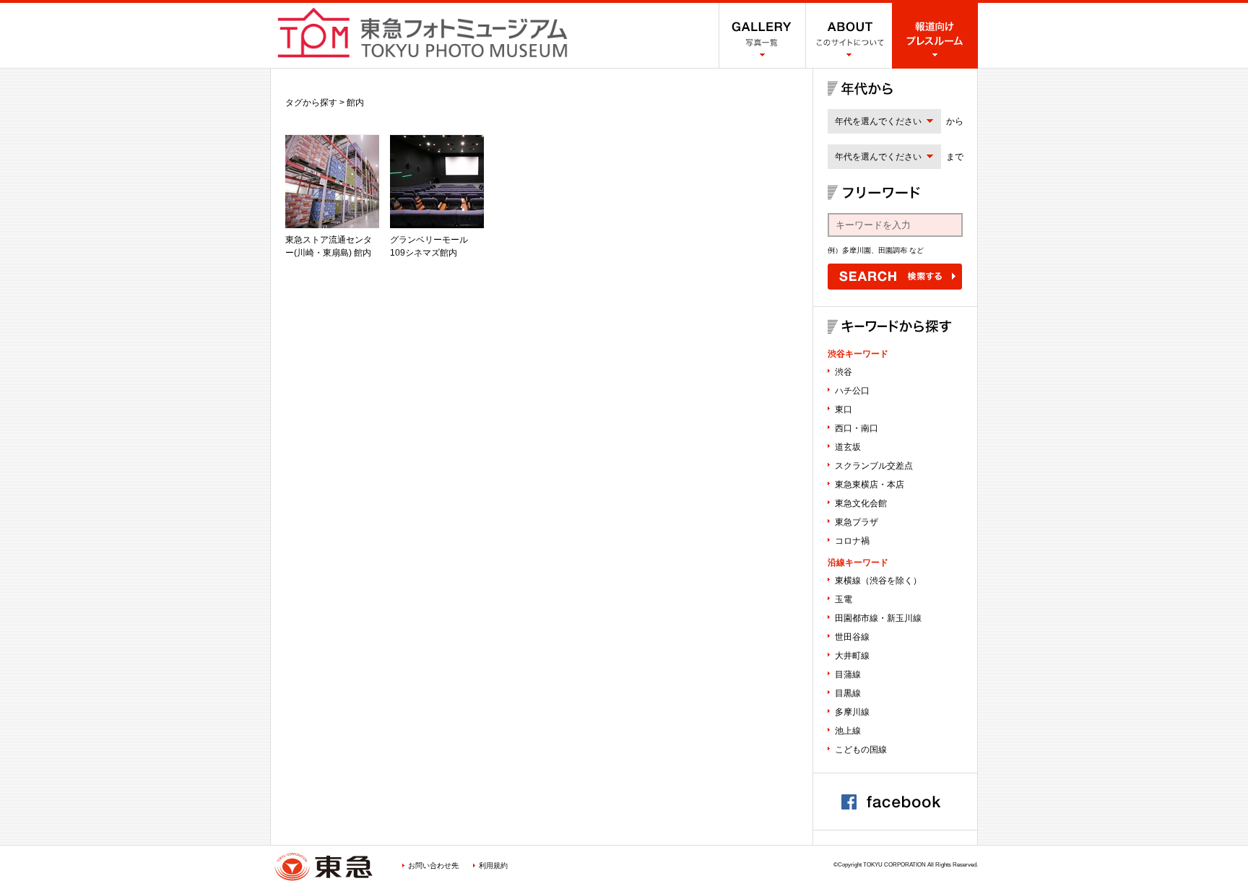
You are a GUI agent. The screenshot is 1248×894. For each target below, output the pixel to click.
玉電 (843, 599)
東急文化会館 (861, 503)
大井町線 (852, 656)
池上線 (848, 731)
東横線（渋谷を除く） (878, 581)
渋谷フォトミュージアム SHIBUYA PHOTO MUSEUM (422, 32)
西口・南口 (856, 428)
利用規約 (493, 865)
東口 (843, 409)
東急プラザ (856, 522)
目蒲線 (848, 674)
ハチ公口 (852, 391)
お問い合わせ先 (433, 865)
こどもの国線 (861, 750)
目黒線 (848, 693)
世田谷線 (852, 637)
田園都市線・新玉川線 (878, 618)
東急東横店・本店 (869, 484)
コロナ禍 (852, 541)
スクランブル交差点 (874, 466)
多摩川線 (852, 712)
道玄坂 (848, 447)
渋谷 (843, 372)
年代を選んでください (878, 121)
